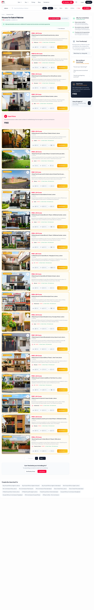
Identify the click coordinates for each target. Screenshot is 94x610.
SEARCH (87, 8)
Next (41, 458)
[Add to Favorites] (27, 33)
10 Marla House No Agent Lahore (29, 491)
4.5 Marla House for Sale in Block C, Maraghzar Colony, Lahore (47, 255)
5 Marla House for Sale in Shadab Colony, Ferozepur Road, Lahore (48, 316)
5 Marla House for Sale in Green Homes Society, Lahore (45, 35)
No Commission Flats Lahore (10, 488)
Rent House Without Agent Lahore (71, 485)
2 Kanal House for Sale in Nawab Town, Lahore (43, 55)
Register (89, 2)
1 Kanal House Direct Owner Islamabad (49, 491)
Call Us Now (42, 471)
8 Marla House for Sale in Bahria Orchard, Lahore (43, 194)
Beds (61, 8)
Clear (79, 8)
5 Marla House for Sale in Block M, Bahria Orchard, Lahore (46, 276)
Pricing (33, 2)
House (50, 8)
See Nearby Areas (30, 471)
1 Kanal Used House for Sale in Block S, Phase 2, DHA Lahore (46, 439)
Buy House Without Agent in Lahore (11, 485)
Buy (26, 2)
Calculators (46, 2)
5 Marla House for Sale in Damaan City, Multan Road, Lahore (46, 76)
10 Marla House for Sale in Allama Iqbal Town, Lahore (45, 296)
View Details (61, 47)
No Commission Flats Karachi (26, 488)
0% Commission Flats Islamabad (44, 488)
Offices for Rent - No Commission (51, 495)
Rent (19, 2)
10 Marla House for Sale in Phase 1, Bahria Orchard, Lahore (46, 133)
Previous (30, 458)
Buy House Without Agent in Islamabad (51, 485)
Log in (82, 2)
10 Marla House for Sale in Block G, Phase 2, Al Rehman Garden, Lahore (49, 214)
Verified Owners (55, 18)
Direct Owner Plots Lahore (60, 488)
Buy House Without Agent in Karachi (30, 485)
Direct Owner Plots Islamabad (76, 488)
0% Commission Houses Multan (32, 495)
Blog (39, 2)
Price (55, 8)
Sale (44, 8)
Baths (66, 8)
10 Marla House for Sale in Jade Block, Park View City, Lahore (46, 378)
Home (3, 14)
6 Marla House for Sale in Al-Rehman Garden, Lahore (44, 96)
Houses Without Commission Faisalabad (12, 495)
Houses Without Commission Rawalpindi (70, 491)
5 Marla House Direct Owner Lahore (11, 491)
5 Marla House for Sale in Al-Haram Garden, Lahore (44, 398)
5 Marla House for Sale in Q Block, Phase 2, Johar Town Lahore (47, 357)
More (73, 8)
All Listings (65, 18)
